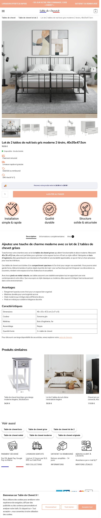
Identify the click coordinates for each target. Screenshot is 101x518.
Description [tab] (31, 236)
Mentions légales (82, 469)
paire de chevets (65, 337)
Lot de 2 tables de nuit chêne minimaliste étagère (57, 398)
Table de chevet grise (37, 429)
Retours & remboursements (87, 478)
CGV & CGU (80, 472)
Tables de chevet (9, 18)
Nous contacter (57, 475)
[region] (49, 505)
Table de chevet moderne (40, 435)
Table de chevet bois (13, 429)
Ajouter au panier (55, 194)
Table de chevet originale (69, 435)
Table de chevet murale (35, 480)
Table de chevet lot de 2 (28, 18)
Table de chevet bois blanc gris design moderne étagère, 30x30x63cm (18, 398)
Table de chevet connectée (37, 483)
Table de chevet (32, 469)
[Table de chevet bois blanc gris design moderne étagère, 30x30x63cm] (22, 374)
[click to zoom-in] (50, 69)
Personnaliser (50, 507)
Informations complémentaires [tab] (51, 236)
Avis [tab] (70, 236)
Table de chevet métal (13, 435)
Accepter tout (87, 507)
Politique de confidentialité (86, 475)
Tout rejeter (69, 507)
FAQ (52, 477)
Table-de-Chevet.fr (16, 491)
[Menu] (5, 11)
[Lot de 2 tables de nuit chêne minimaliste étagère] (64, 374)
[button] (95, 11)
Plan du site (31, 491)
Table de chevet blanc (34, 475)
